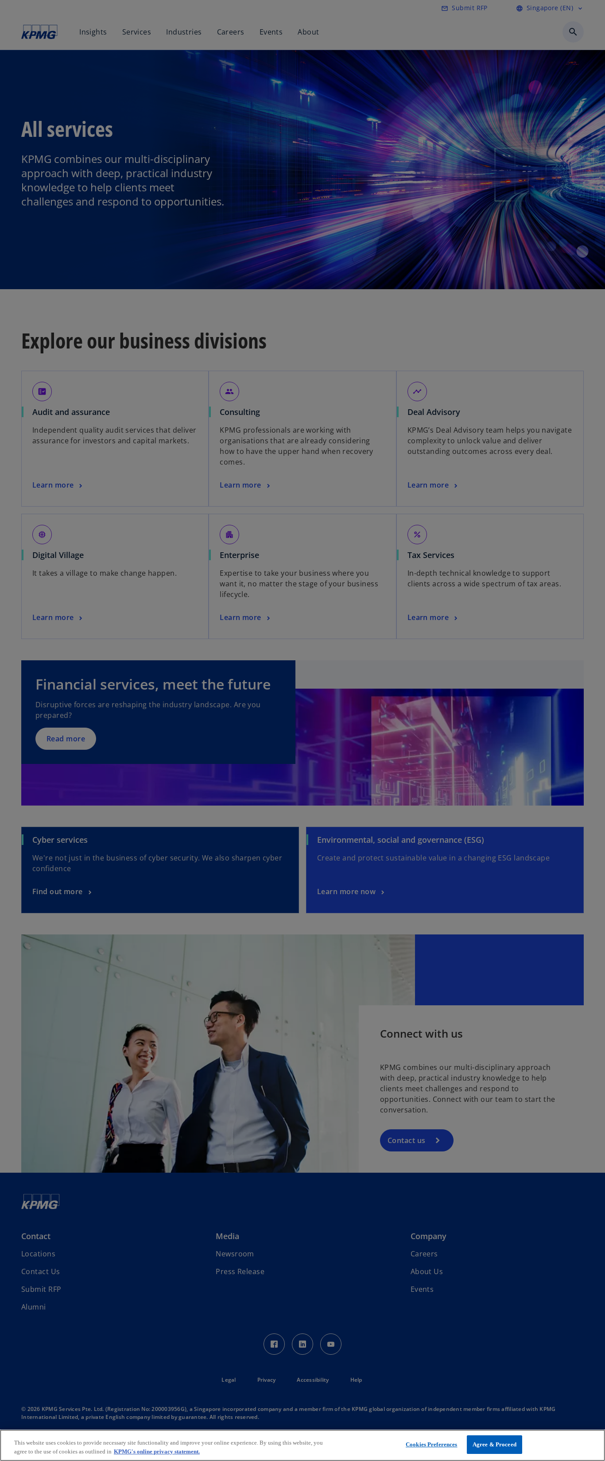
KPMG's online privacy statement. (157, 1451)
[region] (302, 1445)
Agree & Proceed (494, 1444)
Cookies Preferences (431, 1444)
